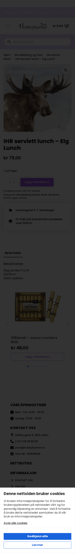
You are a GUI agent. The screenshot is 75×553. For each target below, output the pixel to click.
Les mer (37, 545)
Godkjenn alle (37, 536)
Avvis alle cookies (15, 523)
